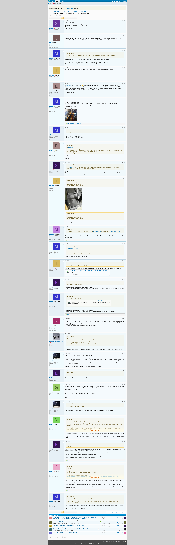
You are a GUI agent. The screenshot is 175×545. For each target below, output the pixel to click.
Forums (57, 1)
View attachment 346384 (72, 248)
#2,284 (123, 162)
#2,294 (123, 370)
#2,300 (123, 494)
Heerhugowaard (57, 239)
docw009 (121, 530)
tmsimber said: (70, 129)
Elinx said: (69, 403)
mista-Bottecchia (56, 520)
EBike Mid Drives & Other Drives (71, 523)
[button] (66, 1)
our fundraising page (68, 8)
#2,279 (123, 67)
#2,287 (123, 243)
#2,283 (123, 142)
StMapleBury (56, 530)
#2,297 (123, 417)
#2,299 (123, 464)
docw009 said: (70, 372)
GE (54, 80)
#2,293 (123, 353)
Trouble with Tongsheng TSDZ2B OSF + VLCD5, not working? (68, 525)
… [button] (55, 18)
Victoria (55, 429)
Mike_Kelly (55, 523)
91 (60, 18)
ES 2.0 (51, 541)
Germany (55, 95)
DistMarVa (56, 476)
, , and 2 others (74, 123)
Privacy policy (114, 541)
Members (62, 1)
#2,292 (123, 333)
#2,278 (123, 50)
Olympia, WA (56, 47)
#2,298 (123, 441)
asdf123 (54, 534)
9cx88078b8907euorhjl (58, 527)
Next (75, 18)
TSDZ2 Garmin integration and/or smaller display (65, 532)
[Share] (121, 21)
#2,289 (123, 279)
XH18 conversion (97, 231)
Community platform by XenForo (87, 543)
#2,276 (123, 20)
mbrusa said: (70, 53)
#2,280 (123, 83)
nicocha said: (70, 336)
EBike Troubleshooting (72, 520)
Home (53, 1)
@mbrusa (68, 85)
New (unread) (57, 3)
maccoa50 (121, 533)
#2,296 (123, 401)
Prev (51, 18)
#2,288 (123, 260)
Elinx (122, 518)
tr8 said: (68, 229)
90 (57, 18)
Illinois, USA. (56, 365)
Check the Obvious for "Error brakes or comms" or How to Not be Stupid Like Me (74, 529)
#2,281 (123, 98)
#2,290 (123, 294)
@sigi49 (71, 167)
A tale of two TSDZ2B (58, 522)
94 (66, 18)
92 (62, 18)
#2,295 (123, 384)
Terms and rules (106, 541)
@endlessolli (69, 100)
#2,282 (123, 127)
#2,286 (123, 226)
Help (119, 541)
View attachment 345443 (115, 231)
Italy (54, 63)
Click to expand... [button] (95, 430)
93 (64, 18)
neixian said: (70, 496)
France (55, 330)
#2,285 (123, 178)
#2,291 (123, 318)
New (51, 3)
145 (71, 18)
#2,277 (123, 35)
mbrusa (51, 15)
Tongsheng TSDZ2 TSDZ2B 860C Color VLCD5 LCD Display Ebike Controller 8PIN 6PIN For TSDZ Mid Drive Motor (97, 270)
